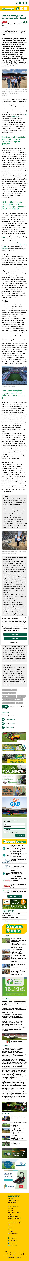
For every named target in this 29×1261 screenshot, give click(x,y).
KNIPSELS (6, 1045)
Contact (10, 1214)
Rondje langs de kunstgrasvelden (15, 1142)
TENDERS (5, 999)
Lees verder (16, 630)
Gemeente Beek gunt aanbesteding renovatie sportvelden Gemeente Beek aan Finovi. (14, 1009)
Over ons (10, 1208)
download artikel (10, 719)
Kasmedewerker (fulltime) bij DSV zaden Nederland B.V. (18, 854)
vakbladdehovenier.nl (8, 1255)
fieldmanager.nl (9, 1252)
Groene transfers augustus (17, 1116)
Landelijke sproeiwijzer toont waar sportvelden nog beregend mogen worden (18, 1130)
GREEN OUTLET (8, 911)
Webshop (10, 1210)
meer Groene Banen (14, 896)
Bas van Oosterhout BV (17, 699)
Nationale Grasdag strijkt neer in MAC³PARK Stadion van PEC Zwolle (17, 971)
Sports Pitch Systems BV (8, 703)
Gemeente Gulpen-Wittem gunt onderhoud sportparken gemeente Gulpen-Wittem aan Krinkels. (14, 1003)
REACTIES (5, 712)
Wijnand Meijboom (6, 23)
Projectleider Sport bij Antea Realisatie (18, 859)
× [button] (25, 617)
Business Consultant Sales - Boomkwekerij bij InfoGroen (18, 890)
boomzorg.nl (19, 1254)
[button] (14, 642)
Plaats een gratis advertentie (10, 921)
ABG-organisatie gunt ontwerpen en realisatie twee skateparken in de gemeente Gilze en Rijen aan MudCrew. (13, 1016)
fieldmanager (13, 1245)
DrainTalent (5, 248)
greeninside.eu (12, 1257)
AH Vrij (24, 114)
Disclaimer (11, 1226)
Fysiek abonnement (13, 1206)
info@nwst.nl (13, 1238)
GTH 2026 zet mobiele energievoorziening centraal (18, 950)
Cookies (10, 1230)
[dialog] (14, 630)
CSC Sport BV (5, 699)
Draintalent (19, 703)
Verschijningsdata (13, 1233)
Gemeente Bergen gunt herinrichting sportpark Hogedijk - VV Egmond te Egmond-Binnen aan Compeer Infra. (12, 1022)
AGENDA (5, 936)
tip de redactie (10, 727)
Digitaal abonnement (13, 1216)
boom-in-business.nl (20, 1255)
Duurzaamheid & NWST (14, 1212)
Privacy (10, 1228)
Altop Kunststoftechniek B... (9, 690)
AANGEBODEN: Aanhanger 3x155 (11, 914)
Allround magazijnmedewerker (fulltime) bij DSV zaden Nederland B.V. (16, 873)
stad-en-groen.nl (10, 1254)
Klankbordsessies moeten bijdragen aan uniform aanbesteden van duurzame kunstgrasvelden (18, 958)
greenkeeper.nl (19, 1252)
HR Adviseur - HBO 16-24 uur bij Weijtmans (18, 879)
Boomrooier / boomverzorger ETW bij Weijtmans (18, 885)
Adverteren (11, 1231)
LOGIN (5, 706)
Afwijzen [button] (15, 638)
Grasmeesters (15, 116)
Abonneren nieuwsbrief (14, 1218)
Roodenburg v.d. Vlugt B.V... (9, 693)
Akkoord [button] (15, 634)
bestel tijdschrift (10, 723)
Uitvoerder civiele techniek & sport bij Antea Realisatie (18, 865)
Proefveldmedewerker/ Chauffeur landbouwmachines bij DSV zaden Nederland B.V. (17, 848)
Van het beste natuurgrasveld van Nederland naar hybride (16, 1137)
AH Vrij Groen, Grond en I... (8, 696)
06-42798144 (14, 1243)
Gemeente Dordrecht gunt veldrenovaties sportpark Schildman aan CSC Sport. (13, 1028)
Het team (10, 1220)
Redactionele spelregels (14, 1222)
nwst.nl (19, 1257)
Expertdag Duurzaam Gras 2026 (17, 965)
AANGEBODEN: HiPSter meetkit (10, 917)
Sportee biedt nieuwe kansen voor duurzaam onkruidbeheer (18, 1124)
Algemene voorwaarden (14, 1224)
